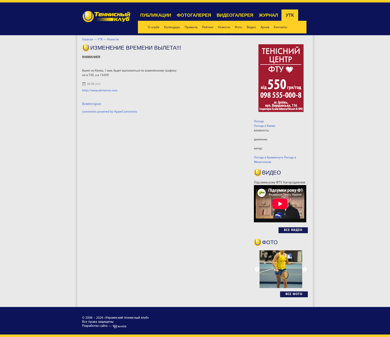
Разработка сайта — (97, 326)
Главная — (89, 39)
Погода (259, 121)
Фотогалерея (194, 15)
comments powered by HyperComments (109, 112)
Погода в (264, 126)
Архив (264, 27)
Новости (224, 27)
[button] (304, 269)
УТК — (102, 39)
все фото (294, 294)
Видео (251, 27)
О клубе (154, 27)
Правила (191, 27)
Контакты (280, 27)
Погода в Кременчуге (268, 157)
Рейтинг (208, 27)
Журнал (268, 15)
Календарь (172, 27)
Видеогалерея (235, 15)
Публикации (155, 15)
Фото (238, 27)
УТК (290, 15)
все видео (293, 230)
